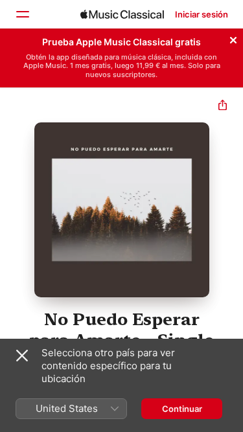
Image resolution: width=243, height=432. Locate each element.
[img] (122, 14)
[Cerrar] (233, 38)
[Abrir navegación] (22, 14)
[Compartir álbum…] (222, 106)
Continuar (182, 409)
